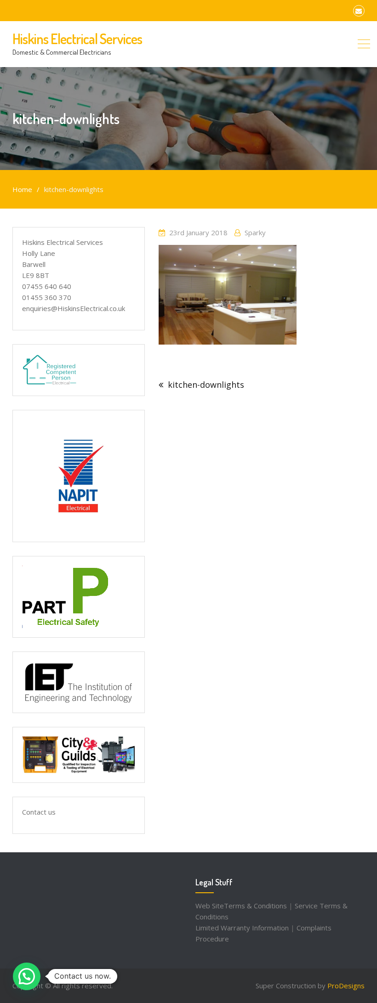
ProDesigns (346, 985)
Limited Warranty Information (242, 927)
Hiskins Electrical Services (77, 38)
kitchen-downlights (206, 384)
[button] (26, 976)
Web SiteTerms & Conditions (241, 905)
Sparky (255, 232)
